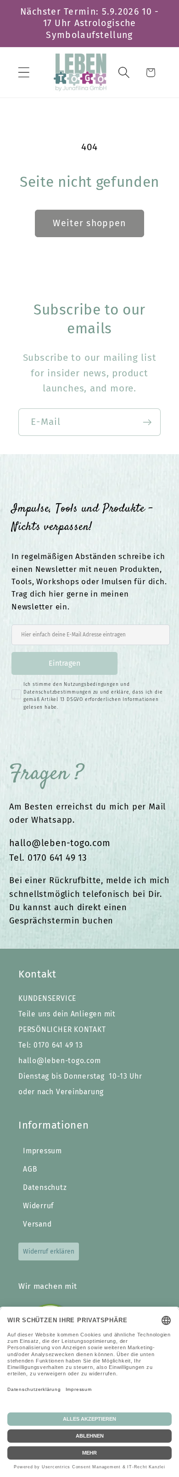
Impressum (42, 1150)
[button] (24, 73)
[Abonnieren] (147, 422)
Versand (37, 1224)
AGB (30, 1169)
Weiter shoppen (89, 223)
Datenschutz (45, 1187)
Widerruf (38, 1205)
